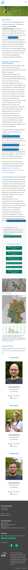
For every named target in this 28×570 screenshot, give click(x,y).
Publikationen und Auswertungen (13, 236)
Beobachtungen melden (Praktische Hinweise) (14, 258)
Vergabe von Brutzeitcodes (15, 267)
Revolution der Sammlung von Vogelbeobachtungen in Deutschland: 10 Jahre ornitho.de (13, 170)
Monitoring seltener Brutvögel (11, 149)
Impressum (24, 568)
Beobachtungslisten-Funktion (14, 263)
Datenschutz (17, 568)
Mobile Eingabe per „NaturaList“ (14, 271)
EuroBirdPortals (13, 37)
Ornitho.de (4, 22)
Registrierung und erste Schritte (14, 248)
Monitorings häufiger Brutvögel (11, 145)
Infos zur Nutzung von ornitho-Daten (16, 220)
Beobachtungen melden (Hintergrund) (14, 253)
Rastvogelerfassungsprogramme (11, 136)
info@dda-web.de (6, 515)
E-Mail (14, 398)
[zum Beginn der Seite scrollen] (23, 565)
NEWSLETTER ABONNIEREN (9, 538)
